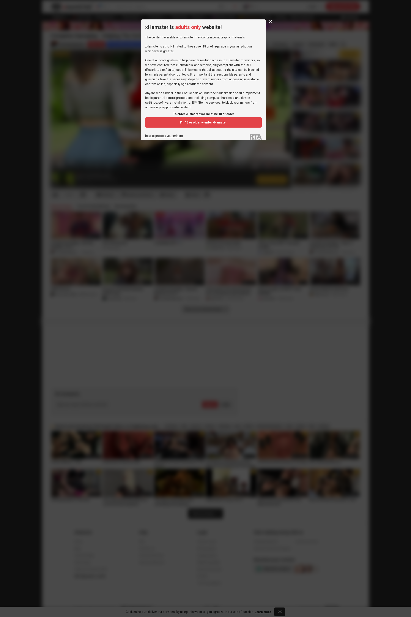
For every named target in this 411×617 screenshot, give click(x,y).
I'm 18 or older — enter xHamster (203, 122)
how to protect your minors (164, 136)
